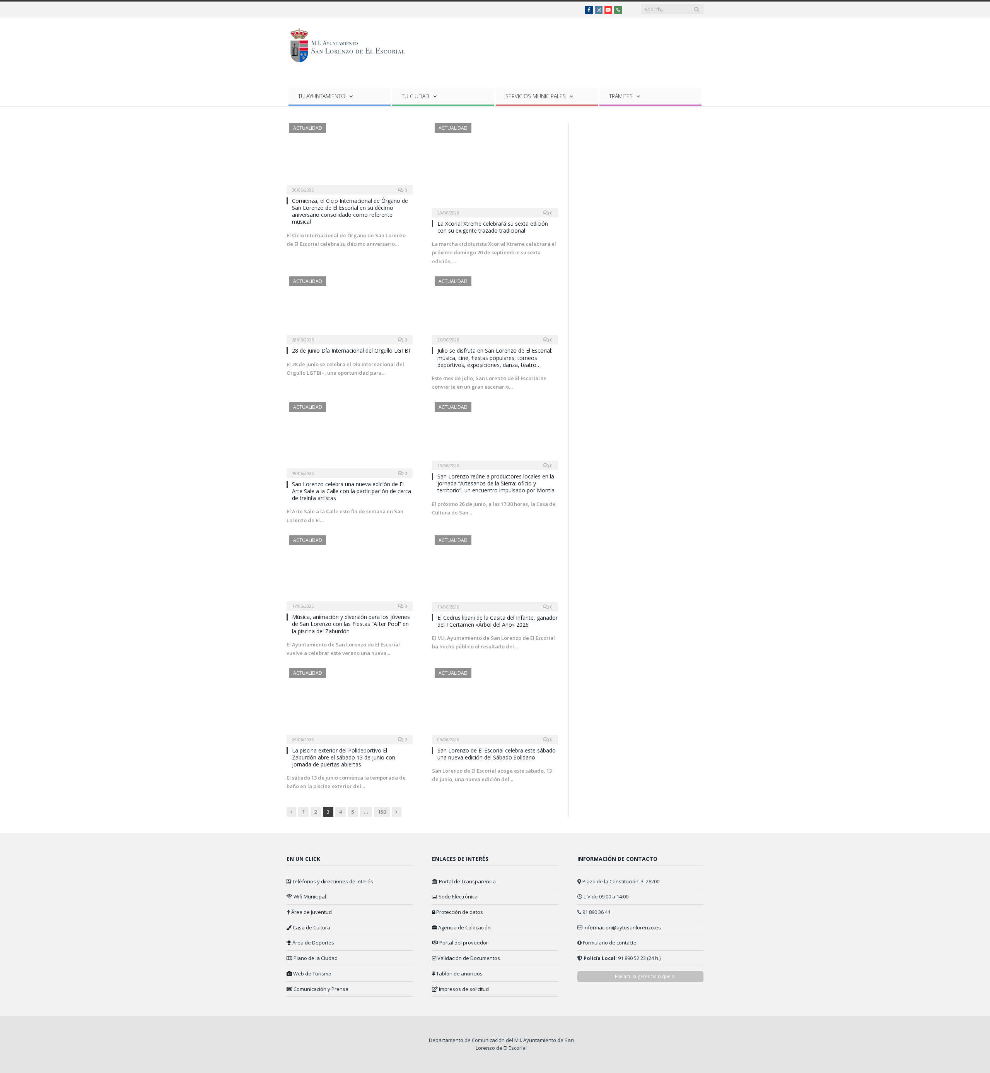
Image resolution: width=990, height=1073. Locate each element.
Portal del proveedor (463, 942)
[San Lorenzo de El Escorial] (351, 43)
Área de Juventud (311, 911)
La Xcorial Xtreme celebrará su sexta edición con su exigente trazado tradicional (492, 227)
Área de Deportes (312, 942)
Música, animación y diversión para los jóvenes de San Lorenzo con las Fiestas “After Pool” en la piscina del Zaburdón (351, 623)
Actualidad (307, 128)
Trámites (621, 96)
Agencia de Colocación (464, 927)
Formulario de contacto (610, 942)
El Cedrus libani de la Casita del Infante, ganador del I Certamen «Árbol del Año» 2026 (497, 621)
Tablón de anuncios (459, 973)
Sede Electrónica (457, 896)
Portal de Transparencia (467, 881)
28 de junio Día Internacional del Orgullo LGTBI (351, 350)
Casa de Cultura (311, 927)
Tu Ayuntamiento (321, 96)
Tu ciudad (415, 96)
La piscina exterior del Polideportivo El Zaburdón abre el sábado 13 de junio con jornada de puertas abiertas (343, 757)
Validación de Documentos (468, 958)
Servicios (535, 96)
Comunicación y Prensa (320, 989)
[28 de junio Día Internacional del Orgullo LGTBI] (350, 307)
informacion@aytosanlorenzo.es (622, 927)
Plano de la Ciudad (315, 958)
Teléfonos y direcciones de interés (332, 881)
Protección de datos (459, 911)
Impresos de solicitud (463, 989)
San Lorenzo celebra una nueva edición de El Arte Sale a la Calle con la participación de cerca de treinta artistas (351, 491)
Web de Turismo (311, 973)
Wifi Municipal (309, 896)
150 (382, 811)
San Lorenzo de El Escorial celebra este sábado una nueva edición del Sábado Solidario (496, 754)
